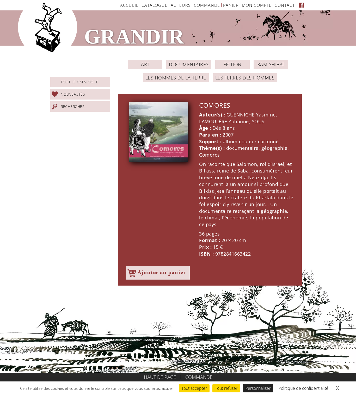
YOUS (258, 121)
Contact (285, 5)
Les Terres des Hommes (245, 78)
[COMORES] (158, 132)
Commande (207, 5)
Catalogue (155, 5)
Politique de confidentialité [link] (303, 388)
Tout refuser (226, 388)
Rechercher (72, 106)
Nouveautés (73, 94)
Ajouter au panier (162, 273)
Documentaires (189, 64)
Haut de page (160, 377)
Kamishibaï (270, 64)
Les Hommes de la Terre (175, 78)
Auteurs (181, 5)
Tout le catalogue (80, 81)
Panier (231, 5)
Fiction (232, 64)
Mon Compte (257, 5)
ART (145, 64)
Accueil (129, 5)
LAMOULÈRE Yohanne (224, 121)
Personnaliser (258, 388)
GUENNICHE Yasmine (251, 115)
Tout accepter (194, 388)
